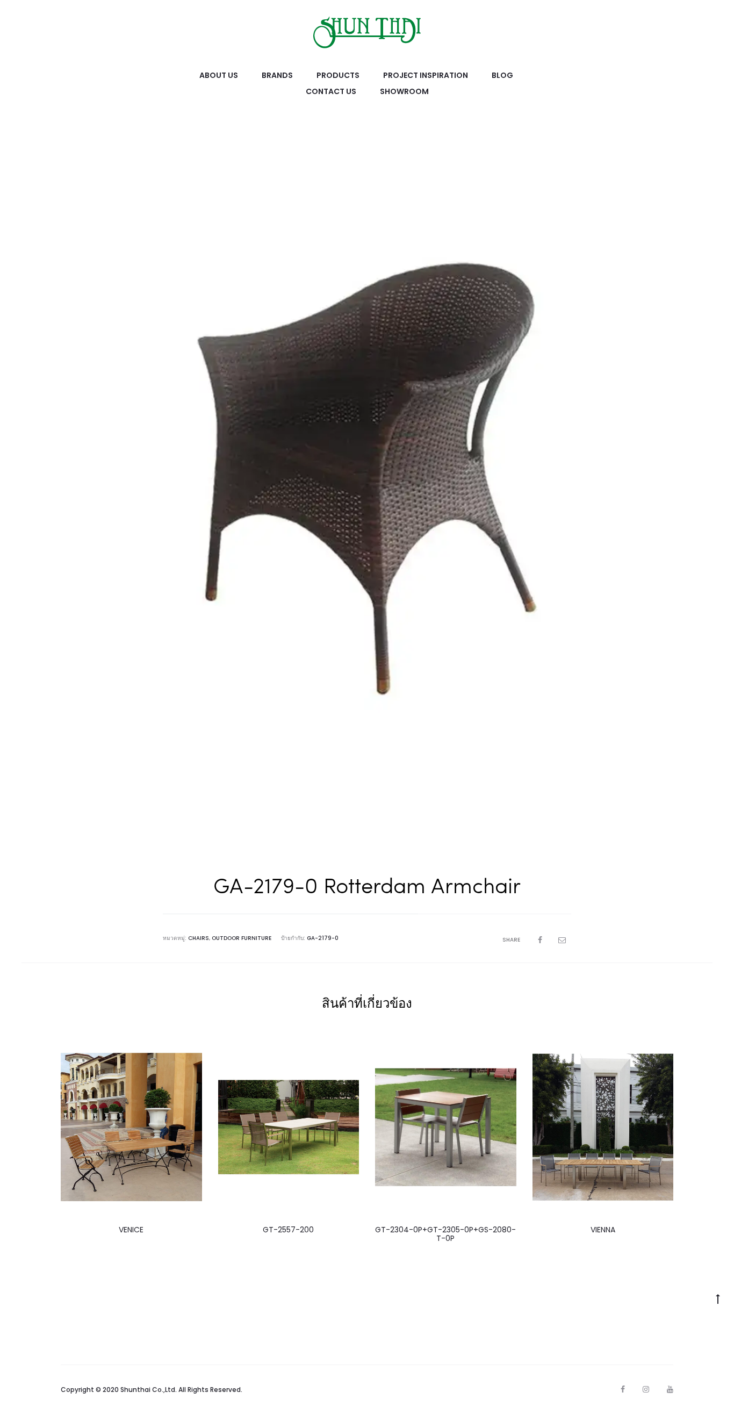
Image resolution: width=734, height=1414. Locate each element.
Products (337, 75)
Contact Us (331, 91)
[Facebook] (623, 1389)
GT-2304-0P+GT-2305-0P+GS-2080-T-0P (445, 1234)
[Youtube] (670, 1389)
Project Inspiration (425, 75)
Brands (277, 75)
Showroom (404, 91)
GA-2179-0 (323, 938)
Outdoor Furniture (241, 938)
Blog (502, 75)
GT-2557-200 (288, 1229)
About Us (218, 75)
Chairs (198, 938)
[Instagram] (646, 1389)
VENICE (131, 1229)
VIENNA (603, 1229)
